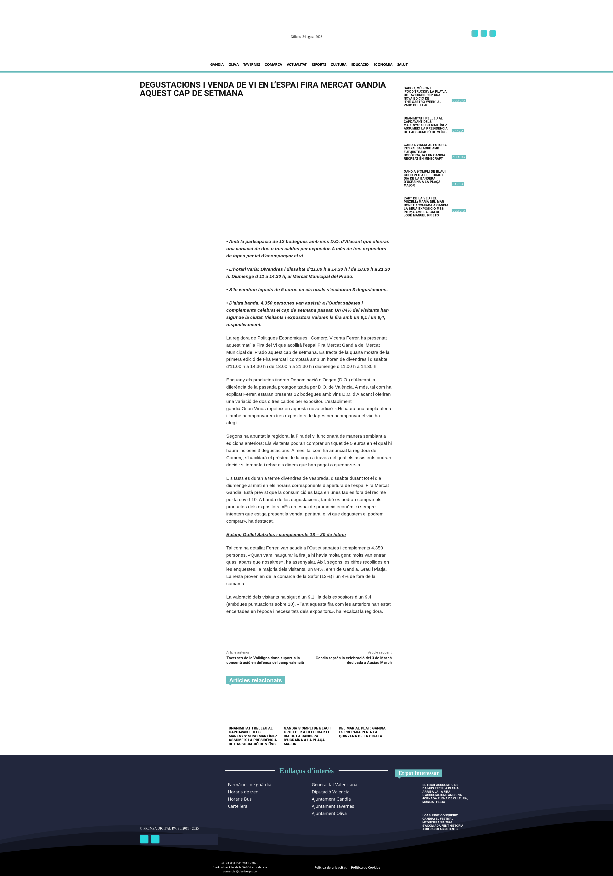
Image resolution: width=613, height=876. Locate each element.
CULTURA (459, 100)
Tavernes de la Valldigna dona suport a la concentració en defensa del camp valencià (265, 660)
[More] (293, 634)
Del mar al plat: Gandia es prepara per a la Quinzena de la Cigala (362, 732)
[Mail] (484, 33)
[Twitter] (155, 839)
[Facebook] (474, 33)
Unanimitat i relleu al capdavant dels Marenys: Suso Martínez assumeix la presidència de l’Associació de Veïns (253, 736)
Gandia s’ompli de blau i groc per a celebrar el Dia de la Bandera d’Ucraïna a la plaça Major (307, 736)
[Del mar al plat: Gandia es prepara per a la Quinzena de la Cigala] (364, 708)
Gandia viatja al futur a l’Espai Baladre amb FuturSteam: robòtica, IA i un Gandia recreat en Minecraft (425, 151)
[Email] (282, 634)
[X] (492, 33)
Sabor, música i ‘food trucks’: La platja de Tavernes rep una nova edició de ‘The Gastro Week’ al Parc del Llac (425, 96)
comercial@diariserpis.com (241, 871)
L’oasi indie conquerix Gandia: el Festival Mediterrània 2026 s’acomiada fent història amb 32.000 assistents (442, 822)
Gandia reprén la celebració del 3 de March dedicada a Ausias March (354, 660)
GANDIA (458, 130)
